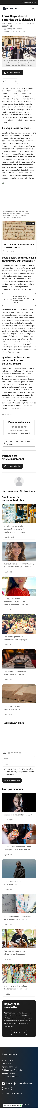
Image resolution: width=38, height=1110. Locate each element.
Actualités (8, 414)
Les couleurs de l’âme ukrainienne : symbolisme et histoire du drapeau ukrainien (16, 602)
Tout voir (7, 1088)
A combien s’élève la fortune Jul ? (18, 815)
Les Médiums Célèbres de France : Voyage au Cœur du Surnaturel (17, 848)
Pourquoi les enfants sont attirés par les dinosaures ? (15, 952)
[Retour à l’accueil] (10, 8)
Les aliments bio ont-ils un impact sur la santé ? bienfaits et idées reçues (14, 529)
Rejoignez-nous (30, 2)
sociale (15, 287)
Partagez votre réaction (11, 1105)
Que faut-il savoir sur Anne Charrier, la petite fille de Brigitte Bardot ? (19, 565)
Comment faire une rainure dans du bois (12, 707)
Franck (32, 491)
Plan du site (6, 1063)
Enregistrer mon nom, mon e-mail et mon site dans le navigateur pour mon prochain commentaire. (19, 771)
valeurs (20, 146)
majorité (28, 344)
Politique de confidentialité (12, 1070)
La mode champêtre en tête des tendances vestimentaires (17, 987)
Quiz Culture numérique (11, 1076)
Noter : (4, 753)
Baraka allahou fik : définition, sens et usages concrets (19, 245)
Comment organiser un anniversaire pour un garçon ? (16, 638)
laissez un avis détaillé (22, 433)
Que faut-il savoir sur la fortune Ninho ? (12, 883)
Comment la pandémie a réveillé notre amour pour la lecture (17, 917)
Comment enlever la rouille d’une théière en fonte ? (15, 673)
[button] (27, 8)
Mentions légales (8, 1073)
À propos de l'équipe (9, 1067)
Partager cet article (13, 72)
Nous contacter (8, 1060)
